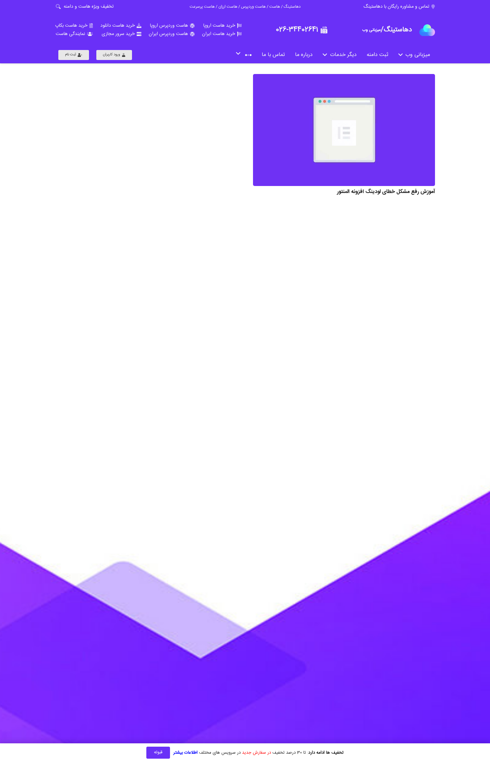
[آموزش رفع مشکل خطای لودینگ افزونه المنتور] (344, 130)
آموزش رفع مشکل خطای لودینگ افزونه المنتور (386, 191)
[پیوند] (427, 30)
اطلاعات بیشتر (185, 752)
